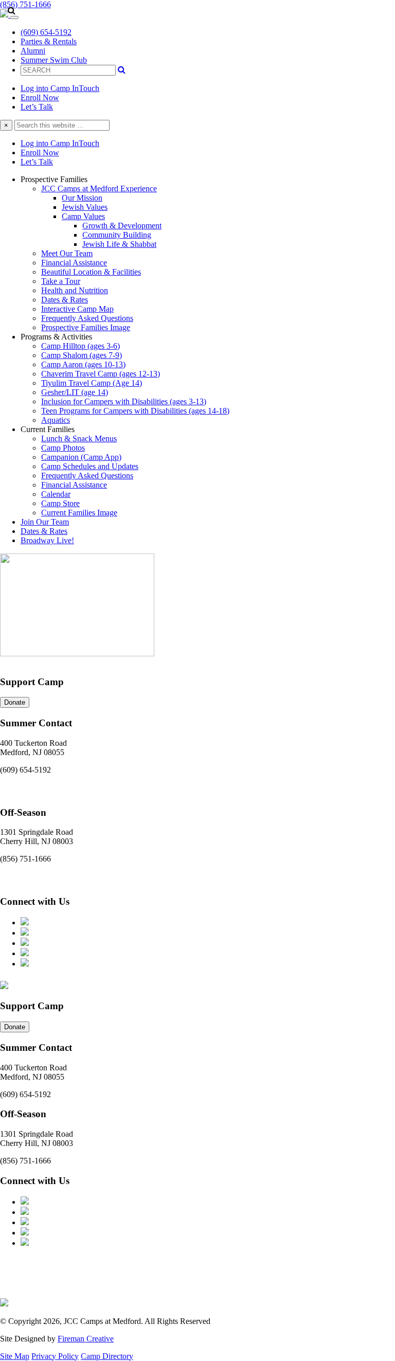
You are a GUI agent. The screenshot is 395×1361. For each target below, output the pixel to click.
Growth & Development (121, 225)
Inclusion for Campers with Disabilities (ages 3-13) (123, 401)
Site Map (14, 1356)
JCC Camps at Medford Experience (99, 188)
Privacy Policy (55, 1356)
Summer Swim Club (54, 60)
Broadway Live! (47, 540)
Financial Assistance (74, 262)
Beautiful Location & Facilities (91, 271)
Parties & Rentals (49, 41)
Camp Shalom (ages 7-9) (81, 355)
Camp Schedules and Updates (89, 466)
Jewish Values (84, 207)
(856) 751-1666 (25, 4)
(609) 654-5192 (46, 32)
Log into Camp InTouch (60, 88)
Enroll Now (40, 97)
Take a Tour (60, 281)
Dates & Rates (64, 299)
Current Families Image (79, 512)
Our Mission (82, 197)
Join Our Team (45, 521)
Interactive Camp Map (77, 309)
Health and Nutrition (74, 290)
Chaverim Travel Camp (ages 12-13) (100, 373)
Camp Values (83, 216)
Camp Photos (63, 447)
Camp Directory (107, 1356)
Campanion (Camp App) (81, 457)
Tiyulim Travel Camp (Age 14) (91, 383)
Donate (14, 702)
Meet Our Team (67, 253)
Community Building (116, 234)
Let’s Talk (37, 106)
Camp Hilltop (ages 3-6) (80, 346)
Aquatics (55, 420)
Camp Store (60, 503)
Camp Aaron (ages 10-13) (83, 364)
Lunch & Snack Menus (79, 438)
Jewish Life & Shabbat (119, 244)
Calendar (55, 494)
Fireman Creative (86, 1338)
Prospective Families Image (85, 327)
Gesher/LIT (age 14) (74, 392)
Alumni (33, 50)
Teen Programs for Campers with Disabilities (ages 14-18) (135, 410)
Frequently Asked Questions (87, 318)
